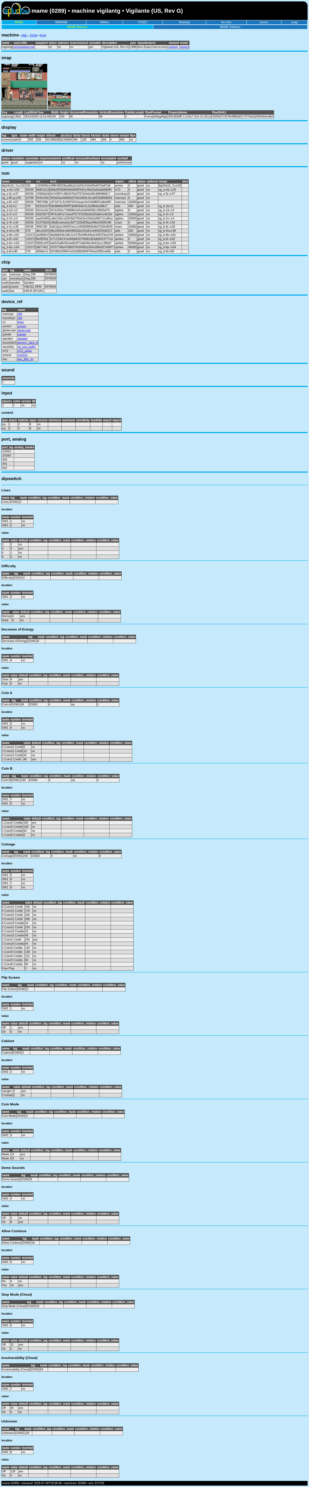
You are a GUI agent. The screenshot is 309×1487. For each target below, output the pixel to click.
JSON (33, 35)
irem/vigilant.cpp (24, 46)
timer (21, 322)
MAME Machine (77, 26)
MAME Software (230, 26)
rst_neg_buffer (27, 346)
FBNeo (104, 22)
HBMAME (61, 22)
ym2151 (23, 355)
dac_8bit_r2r (25, 359)
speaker (23, 338)
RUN (43, 35)
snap (294, 22)
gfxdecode (24, 330)
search (264, 22)
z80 (20, 313)
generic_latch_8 (28, 342)
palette (22, 334)
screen (22, 326)
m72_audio (25, 350)
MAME (19, 22)
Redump (184, 22)
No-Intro (226, 22)
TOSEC (143, 22)
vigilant (173, 46)
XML (24, 35)
